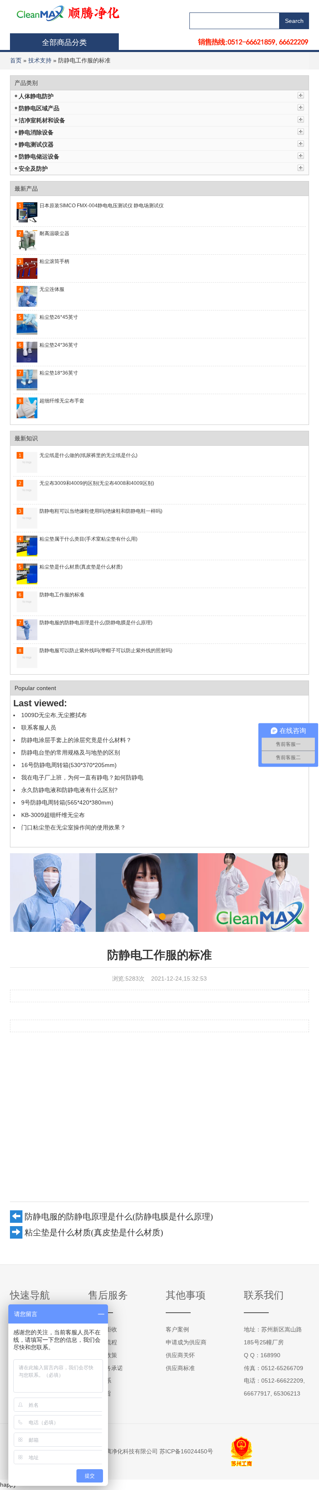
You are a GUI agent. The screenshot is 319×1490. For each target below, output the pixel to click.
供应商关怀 (180, 1355)
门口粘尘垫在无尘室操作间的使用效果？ (73, 827)
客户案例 (177, 1329)
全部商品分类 (64, 42)
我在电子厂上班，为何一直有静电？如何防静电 (82, 777)
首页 (16, 60)
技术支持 (40, 60)
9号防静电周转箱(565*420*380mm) (67, 802)
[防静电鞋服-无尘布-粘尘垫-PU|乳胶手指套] (52, 12)
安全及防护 (33, 168)
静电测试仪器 (36, 144)
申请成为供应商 (186, 1342)
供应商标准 (180, 1368)
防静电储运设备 (39, 156)
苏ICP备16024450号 (186, 1451)
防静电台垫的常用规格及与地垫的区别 (70, 752)
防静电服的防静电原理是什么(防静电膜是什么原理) (119, 1216)
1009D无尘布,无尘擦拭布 (54, 715)
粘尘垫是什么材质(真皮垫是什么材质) (94, 1232)
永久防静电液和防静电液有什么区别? (69, 790)
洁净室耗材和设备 (42, 120)
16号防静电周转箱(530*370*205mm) (69, 765)
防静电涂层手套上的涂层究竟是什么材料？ (76, 740)
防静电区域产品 (39, 108)
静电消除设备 (36, 132)
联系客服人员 (38, 727)
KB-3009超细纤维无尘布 (53, 815)
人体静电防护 (36, 96)
